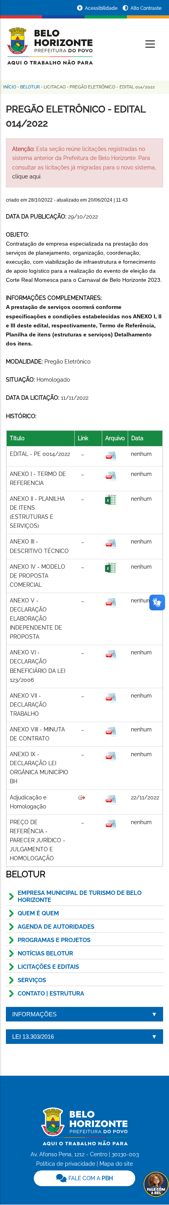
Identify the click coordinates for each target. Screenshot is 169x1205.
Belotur (30, 87)
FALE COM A (90, 1178)
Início (9, 87)
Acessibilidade (102, 8)
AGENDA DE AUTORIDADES (56, 926)
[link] (84, 1178)
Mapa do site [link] (116, 1164)
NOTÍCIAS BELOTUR (45, 953)
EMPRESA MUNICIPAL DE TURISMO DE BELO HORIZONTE (79, 896)
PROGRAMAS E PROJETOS (54, 940)
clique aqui (26, 176)
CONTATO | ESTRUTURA (51, 993)
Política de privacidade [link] (65, 1164)
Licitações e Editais (48, 966)
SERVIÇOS (32, 980)
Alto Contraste (146, 8)
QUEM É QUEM (38, 913)
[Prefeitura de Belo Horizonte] (49, 41)
